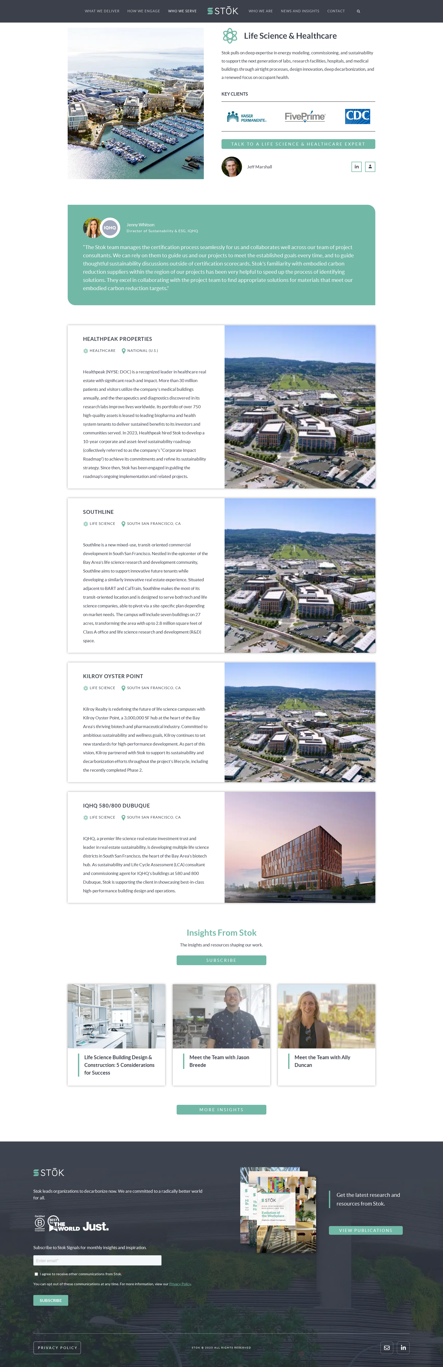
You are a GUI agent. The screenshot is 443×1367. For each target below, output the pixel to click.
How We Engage (143, 11)
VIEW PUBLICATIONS (365, 1230)
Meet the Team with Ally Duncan (322, 1061)
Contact (336, 11)
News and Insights (300, 11)
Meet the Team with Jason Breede (219, 1061)
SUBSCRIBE (221, 960)
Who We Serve (182, 11)
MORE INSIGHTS (221, 1109)
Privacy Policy (58, 1348)
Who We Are (261, 11)
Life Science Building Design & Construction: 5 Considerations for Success (119, 1065)
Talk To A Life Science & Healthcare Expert (298, 144)
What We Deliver (102, 11)
